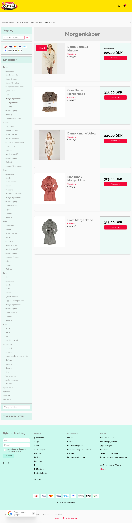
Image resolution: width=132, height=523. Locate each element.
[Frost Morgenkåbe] (49, 231)
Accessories (10, 71)
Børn (5, 273)
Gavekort (6, 396)
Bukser (8, 186)
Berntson (38, 461)
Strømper (9, 214)
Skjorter (8, 210)
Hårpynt (8, 368)
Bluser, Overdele (11, 79)
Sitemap (103, 469)
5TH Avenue (39, 438)
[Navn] (16, 440)
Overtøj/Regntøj (11, 111)
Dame (5, 67)
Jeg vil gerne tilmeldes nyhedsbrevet (18, 450)
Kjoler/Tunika (10, 91)
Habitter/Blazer (11, 245)
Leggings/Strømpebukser (15, 301)
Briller (8, 372)
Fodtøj (5, 324)
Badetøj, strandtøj (12, 75)
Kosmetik (9, 348)
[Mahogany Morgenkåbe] (49, 188)
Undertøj (9, 115)
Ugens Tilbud (8, 388)
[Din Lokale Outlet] (9, 5)
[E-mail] (16, 445)
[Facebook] (5, 463)
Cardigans (9, 190)
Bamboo (38, 453)
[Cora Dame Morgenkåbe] (49, 101)
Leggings (9, 95)
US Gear (8, 384)
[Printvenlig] (130, 23)
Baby (7, 277)
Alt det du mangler (12, 380)
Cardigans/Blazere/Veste (15, 87)
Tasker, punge (11, 376)
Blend (36, 465)
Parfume (9, 364)
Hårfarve (9, 360)
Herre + (5, 222)
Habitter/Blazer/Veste (14, 194)
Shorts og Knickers (12, 257)
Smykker (9, 352)
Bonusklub (7, 400)
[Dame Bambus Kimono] (49, 58)
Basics (37, 457)
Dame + (6, 122)
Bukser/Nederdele (12, 83)
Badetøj (8, 178)
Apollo (37, 446)
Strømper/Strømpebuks (14, 118)
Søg (27, 37)
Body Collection (41, 473)
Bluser (8, 289)
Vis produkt (115, 58)
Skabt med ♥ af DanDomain (66, 518)
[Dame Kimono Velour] (49, 145)
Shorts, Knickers (11, 313)
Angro (36, 442)
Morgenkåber (12, 103)
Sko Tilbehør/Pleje (12, 340)
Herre (5, 170)
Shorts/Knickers (11, 206)
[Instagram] (9, 463)
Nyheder (6, 392)
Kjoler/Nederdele (12, 297)
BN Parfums (39, 469)
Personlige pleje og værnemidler (17, 356)
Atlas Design (39, 450)
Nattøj (10, 107)
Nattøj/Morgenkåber (13, 99)
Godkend (9, 456)
